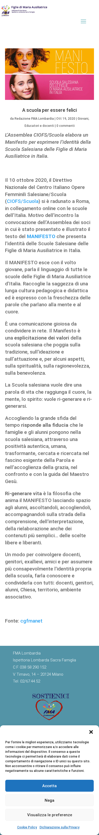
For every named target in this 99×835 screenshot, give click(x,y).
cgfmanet (31, 621)
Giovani (83, 118)
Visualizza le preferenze (49, 815)
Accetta (49, 785)
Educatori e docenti (39, 126)
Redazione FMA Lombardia (34, 118)
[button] (91, 732)
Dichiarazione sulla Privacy (59, 827)
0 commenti (65, 126)
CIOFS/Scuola (23, 201)
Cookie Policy (27, 827)
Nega (49, 800)
